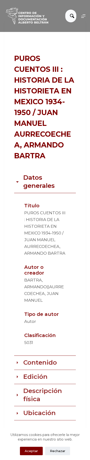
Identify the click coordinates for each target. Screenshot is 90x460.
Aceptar (31, 451)
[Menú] (83, 16)
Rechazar (57, 451)
